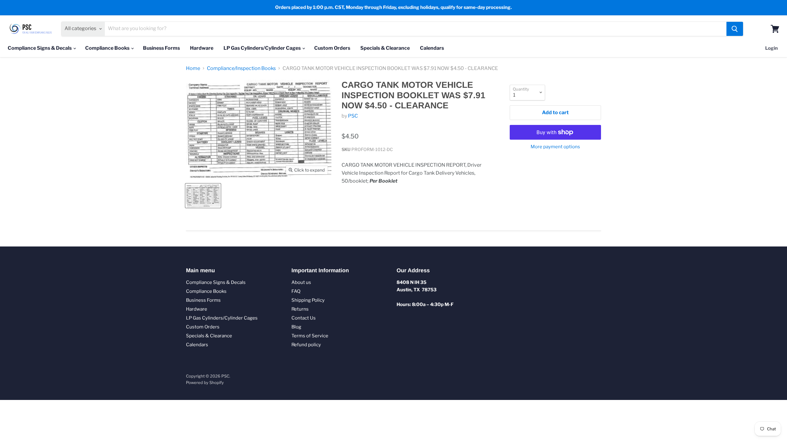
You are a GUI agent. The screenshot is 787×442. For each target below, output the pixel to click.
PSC (353, 116)
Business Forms (161, 48)
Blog (296, 327)
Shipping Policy (308, 300)
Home (193, 68)
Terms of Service (309, 336)
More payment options (555, 146)
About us (301, 282)
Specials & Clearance (385, 48)
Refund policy (306, 344)
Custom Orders (332, 48)
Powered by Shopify (205, 382)
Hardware (201, 48)
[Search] (734, 29)
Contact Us (303, 318)
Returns (300, 309)
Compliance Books (107, 48)
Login (771, 48)
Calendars (432, 48)
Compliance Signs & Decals (40, 48)
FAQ (295, 291)
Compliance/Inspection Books (241, 68)
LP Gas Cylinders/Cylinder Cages (262, 48)
